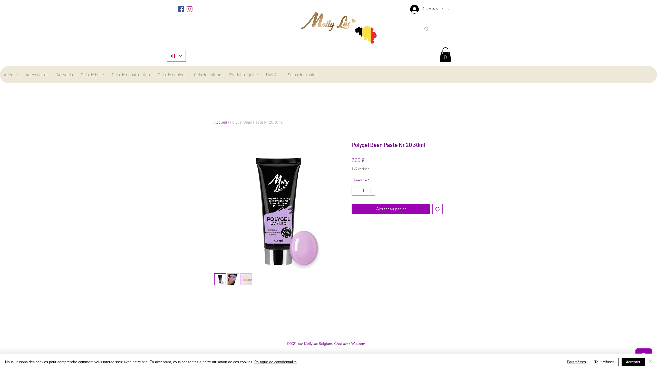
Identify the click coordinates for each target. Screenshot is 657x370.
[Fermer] (651, 362)
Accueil (220, 121)
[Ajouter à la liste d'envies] (437, 209)
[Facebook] (181, 9)
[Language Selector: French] (176, 56)
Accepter (633, 361)
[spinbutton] (363, 191)
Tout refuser (604, 361)
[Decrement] (355, 191)
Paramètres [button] (576, 361)
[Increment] (371, 191)
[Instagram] (189, 9)
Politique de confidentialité (275, 361)
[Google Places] (198, 9)
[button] (445, 54)
